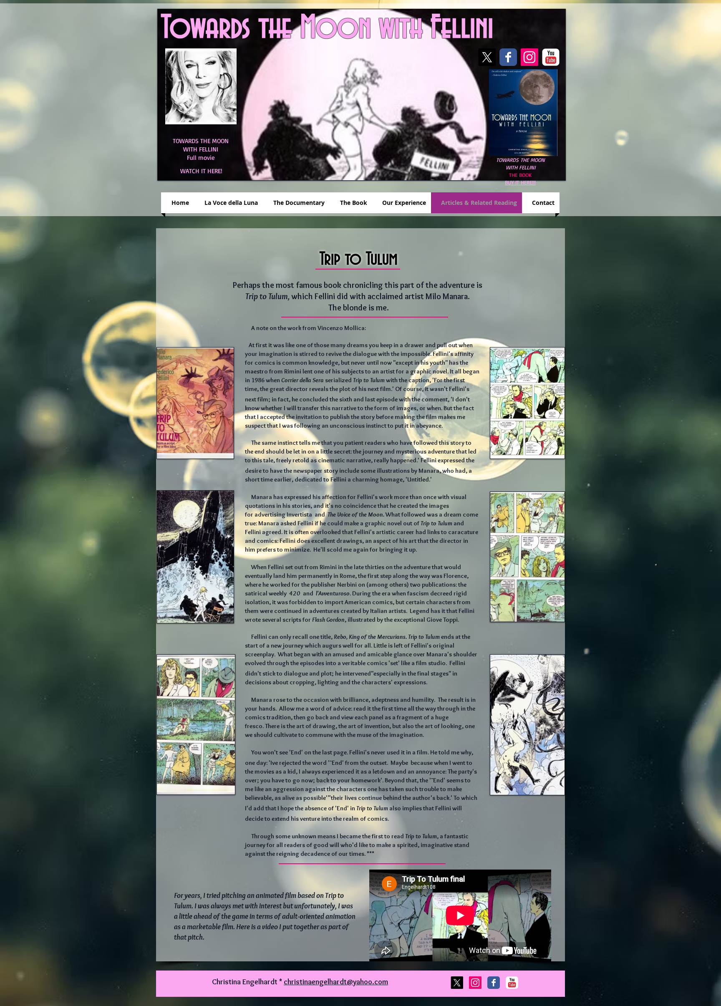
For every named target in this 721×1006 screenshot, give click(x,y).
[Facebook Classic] (508, 57)
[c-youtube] (551, 57)
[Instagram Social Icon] (529, 57)
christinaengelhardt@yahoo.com (336, 981)
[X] (487, 57)
